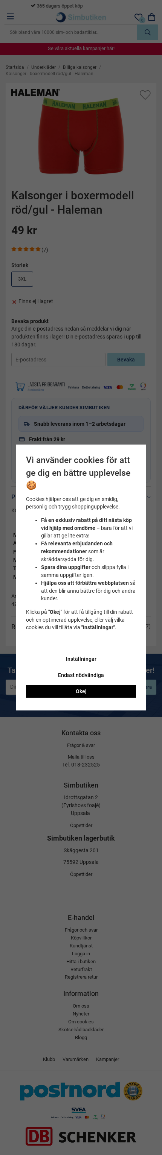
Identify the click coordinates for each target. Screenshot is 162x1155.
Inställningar (81, 659)
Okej (81, 691)
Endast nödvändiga (81, 675)
